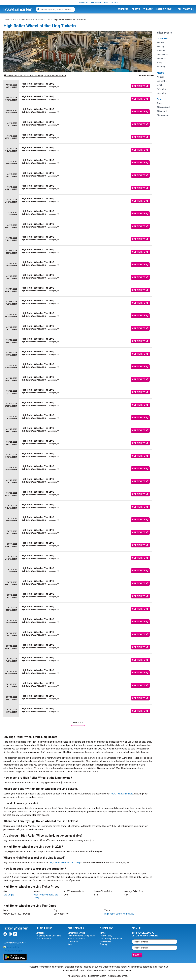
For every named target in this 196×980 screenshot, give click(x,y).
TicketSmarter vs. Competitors (81, 936)
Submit (137, 955)
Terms (103, 933)
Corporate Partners (76, 933)
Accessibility (105, 941)
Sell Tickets (185, 9)
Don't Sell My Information (111, 938)
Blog (70, 944)
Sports (136, 9)
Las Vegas (8, 894)
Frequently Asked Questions (48, 936)
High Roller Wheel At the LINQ (65, 862)
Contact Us (40, 933)
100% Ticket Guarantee (121, 793)
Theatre (148, 9)
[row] (77, 86)
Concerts (123, 9)
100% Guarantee (43, 938)
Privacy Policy (106, 936)
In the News (73, 941)
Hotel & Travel (164, 9)
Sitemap (103, 944)
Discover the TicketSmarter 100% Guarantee (98, 2)
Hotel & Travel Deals (77, 938)
